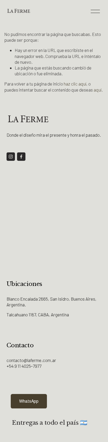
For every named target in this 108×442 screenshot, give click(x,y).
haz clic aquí (75, 83)
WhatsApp (29, 401)
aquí (97, 89)
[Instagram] (11, 156)
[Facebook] (21, 156)
